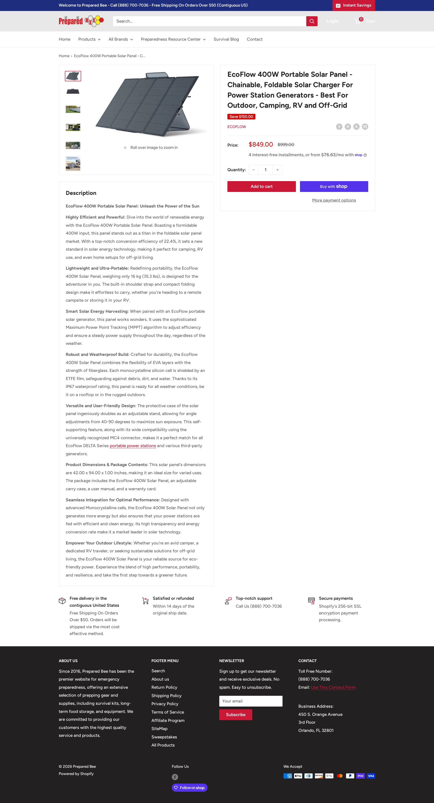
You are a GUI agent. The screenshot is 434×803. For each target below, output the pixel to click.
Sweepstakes (164, 737)
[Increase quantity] (277, 170)
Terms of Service (167, 712)
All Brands (118, 39)
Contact (255, 39)
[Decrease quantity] (253, 170)
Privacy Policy (164, 703)
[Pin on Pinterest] (348, 126)
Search (158, 670)
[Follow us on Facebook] (175, 776)
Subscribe (235, 714)
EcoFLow (236, 126)
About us (160, 679)
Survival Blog (226, 39)
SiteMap (159, 728)
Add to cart (262, 186)
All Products (163, 745)
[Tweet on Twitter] (356, 126)
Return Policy (164, 687)
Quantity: (236, 169)
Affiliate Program (167, 720)
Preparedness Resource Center (171, 39)
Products (87, 39)
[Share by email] (365, 126)
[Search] (312, 21)
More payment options (334, 200)
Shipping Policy (166, 695)
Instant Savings (357, 5)
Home (64, 39)
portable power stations (133, 445)
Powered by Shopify (76, 773)
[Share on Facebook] (339, 126)
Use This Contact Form (333, 687)
